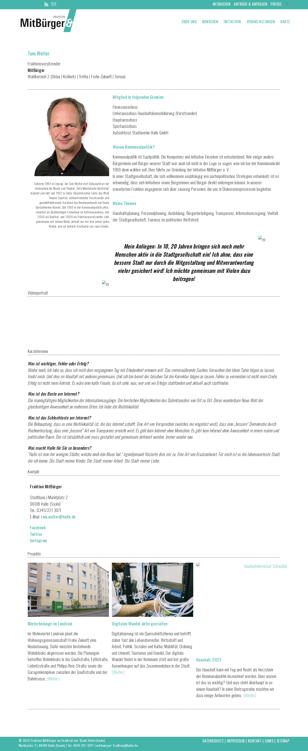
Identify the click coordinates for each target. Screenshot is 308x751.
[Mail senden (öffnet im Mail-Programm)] (53, 4)
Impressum (236, 741)
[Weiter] (53, 678)
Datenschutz (213, 741)
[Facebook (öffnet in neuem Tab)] (27, 4)
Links (269, 741)
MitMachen (222, 4)
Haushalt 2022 (209, 659)
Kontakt (255, 741)
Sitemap (283, 741)
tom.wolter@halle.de (58, 516)
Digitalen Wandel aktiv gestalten (139, 623)
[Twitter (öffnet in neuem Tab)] (21, 4)
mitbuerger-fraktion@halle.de (117, 745)
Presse (276, 4)
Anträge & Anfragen (250, 4)
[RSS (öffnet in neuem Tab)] (46, 4)
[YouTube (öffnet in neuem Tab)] (40, 4)
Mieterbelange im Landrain (50, 623)
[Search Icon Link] (287, 4)
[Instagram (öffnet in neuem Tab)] (33, 4)
